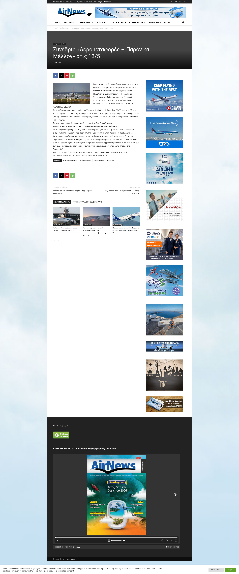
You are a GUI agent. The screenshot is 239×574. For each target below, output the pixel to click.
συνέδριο (110, 160)
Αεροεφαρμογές (85, 160)
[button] (183, 22)
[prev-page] (54, 240)
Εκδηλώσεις (64, 28)
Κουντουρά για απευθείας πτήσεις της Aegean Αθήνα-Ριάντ (72, 192)
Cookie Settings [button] (216, 570)
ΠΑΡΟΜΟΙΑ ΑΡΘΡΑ (62, 202)
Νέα (56, 22)
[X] (184, 1)
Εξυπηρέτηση (119, 22)
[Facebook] (172, 1)
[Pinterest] (66, 75)
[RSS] (180, 1)
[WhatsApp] (72, 75)
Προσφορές (102, 22)
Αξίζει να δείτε (136, 22)
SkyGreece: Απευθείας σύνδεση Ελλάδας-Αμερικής (122, 192)
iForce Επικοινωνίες (70, 160)
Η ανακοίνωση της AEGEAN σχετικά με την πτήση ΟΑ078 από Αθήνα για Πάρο (126, 230)
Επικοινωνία (108, 2)
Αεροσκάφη (98, 2)
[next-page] (58, 240)
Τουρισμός (69, 22)
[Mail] (176, 1)
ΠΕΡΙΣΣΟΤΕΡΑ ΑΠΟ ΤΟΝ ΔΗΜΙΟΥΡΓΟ (87, 202)
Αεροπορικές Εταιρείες (84, 2)
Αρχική (55, 28)
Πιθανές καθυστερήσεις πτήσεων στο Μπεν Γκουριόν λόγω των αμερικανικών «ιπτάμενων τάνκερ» (66, 230)
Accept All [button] (230, 570)
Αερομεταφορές (99, 160)
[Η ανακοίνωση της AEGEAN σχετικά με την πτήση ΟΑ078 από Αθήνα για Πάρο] (126, 216)
